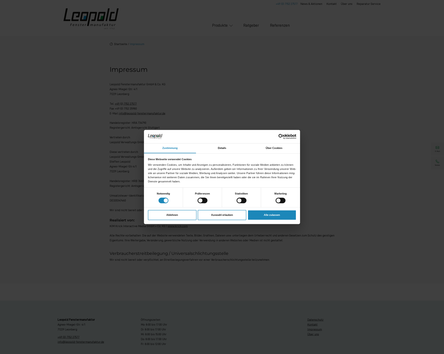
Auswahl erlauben (222, 214)
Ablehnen (172, 214)
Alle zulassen (272, 214)
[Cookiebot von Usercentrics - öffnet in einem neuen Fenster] (281, 136)
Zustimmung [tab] (170, 147)
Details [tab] (222, 147)
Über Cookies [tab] (274, 147)
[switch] (202, 200)
